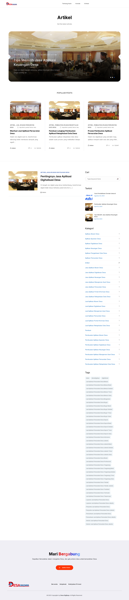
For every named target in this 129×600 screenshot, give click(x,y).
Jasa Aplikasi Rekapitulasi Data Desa (97, 297)
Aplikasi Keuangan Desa (93, 248)
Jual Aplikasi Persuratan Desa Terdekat (97, 489)
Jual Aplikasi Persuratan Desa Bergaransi (98, 399)
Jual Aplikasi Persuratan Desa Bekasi (97, 381)
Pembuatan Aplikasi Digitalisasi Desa (97, 345)
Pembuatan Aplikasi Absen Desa (96, 335)
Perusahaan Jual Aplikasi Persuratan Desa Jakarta (100, 517)
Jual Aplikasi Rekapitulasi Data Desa (97, 325)
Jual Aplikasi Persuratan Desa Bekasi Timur (99, 392)
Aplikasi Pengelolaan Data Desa (96, 253)
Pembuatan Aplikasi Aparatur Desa (97, 340)
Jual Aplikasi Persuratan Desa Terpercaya (98, 496)
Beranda (54, 584)
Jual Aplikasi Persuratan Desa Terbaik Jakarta (99, 486)
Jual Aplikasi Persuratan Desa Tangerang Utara (100, 479)
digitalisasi (105, 378)
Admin (14, 148)
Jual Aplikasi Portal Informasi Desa (97, 321)
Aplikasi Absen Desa (92, 234)
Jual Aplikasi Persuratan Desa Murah (97, 458)
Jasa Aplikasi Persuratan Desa (95, 287)
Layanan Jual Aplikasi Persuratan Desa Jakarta (99, 503)
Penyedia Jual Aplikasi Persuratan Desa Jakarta (100, 510)
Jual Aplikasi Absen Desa (93, 301)
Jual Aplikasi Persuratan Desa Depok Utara (98, 434)
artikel (12, 125)
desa (87, 378)
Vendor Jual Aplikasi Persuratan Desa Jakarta (99, 524)
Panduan (88, 330)
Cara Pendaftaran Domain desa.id (105, 193)
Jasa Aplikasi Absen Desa (94, 268)
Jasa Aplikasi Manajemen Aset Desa (97, 282)
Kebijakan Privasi (74, 584)
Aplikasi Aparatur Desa (93, 239)
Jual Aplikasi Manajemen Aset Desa (97, 311)
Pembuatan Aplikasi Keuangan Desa (105, 204)
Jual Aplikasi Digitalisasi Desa (95, 306)
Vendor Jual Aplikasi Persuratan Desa (97, 520)
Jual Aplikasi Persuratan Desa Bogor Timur (98, 413)
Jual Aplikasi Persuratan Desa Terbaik (97, 482)
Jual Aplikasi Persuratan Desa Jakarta (97, 440)
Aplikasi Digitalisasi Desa (93, 243)
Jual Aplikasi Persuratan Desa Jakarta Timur (99, 451)
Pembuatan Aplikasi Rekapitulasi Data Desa (100, 364)
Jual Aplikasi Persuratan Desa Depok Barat (98, 423)
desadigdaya (95, 378)
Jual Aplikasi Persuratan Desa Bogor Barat (98, 406)
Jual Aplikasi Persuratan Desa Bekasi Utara (98, 395)
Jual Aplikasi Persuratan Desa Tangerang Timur (100, 475)
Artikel (86, 3)
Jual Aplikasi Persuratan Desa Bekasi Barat (98, 385)
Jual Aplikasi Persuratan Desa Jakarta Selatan (99, 447)
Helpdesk (63, 584)
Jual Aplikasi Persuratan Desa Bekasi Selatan (99, 388)
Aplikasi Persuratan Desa (93, 258)
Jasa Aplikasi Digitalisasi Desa (58, 172)
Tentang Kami (67, 3)
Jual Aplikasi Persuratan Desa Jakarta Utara (99, 454)
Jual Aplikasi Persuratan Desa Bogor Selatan (99, 409)
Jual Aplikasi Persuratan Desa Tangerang (98, 465)
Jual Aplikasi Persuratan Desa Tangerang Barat (100, 468)
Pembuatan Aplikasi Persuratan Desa (98, 359)
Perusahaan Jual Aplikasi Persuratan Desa (98, 513)
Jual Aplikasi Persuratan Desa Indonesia (98, 437)
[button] (110, 77)
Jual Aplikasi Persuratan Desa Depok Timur (99, 430)
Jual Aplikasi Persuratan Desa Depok (97, 420)
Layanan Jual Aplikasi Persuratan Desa (97, 500)
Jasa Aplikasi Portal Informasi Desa (97, 292)
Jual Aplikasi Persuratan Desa (95, 316)
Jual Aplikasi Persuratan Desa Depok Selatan (99, 426)
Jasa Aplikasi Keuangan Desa (24, 54)
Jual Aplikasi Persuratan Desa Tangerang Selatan (100, 472)
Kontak (78, 3)
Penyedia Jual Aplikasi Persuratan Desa (98, 506)
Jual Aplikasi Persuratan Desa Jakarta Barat (99, 444)
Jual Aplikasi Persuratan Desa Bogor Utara (98, 416)
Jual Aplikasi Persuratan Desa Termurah (98, 493)
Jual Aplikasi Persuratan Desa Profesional (98, 461)
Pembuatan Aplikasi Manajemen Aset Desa (100, 354)
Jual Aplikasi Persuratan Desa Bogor (97, 402)
